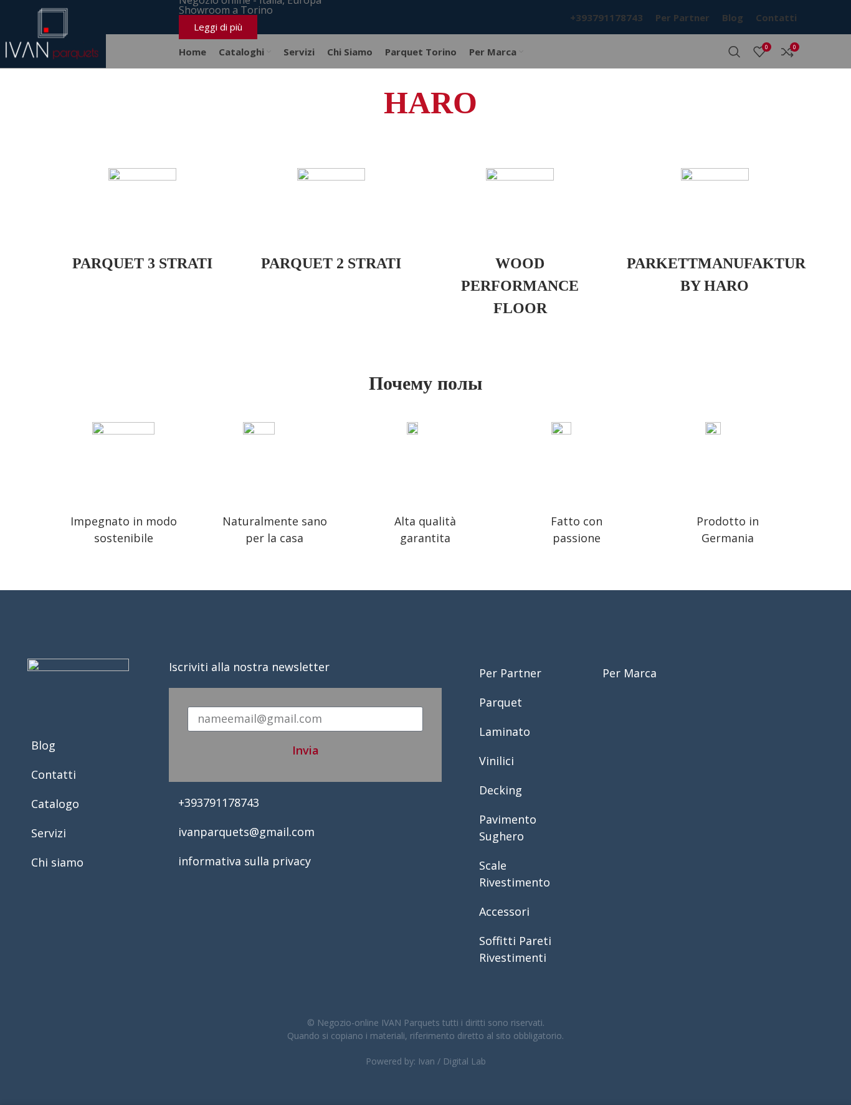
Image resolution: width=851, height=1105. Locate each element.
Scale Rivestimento (514, 874)
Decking (500, 790)
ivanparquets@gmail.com (246, 831)
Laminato (504, 731)
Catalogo (55, 803)
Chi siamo (57, 862)
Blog (43, 745)
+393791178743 (218, 802)
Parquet (500, 702)
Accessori (504, 911)
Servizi (48, 832)
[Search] (734, 51)
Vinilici (496, 760)
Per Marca (629, 672)
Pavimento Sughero (507, 828)
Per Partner (510, 672)
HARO (430, 102)
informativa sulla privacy (244, 860)
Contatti (53, 774)
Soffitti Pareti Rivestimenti (515, 949)
